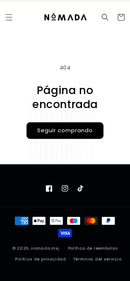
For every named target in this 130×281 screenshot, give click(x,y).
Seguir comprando (65, 130)
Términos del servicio (97, 259)
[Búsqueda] (105, 17)
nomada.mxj (45, 248)
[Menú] (9, 17)
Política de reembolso (93, 248)
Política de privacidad (40, 259)
